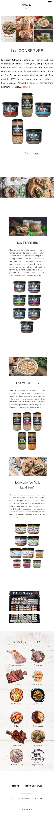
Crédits (15, 786)
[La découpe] (16, 666)
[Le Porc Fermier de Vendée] (37, 765)
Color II (24, 809)
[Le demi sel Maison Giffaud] (37, 704)
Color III (27, 809)
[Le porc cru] (37, 666)
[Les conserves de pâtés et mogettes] (37, 746)
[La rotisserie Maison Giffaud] (16, 746)
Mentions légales (33, 786)
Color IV (29, 809)
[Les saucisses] (16, 685)
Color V (31, 809)
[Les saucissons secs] (16, 765)
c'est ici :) (25, 86)
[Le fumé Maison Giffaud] (16, 727)
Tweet (27, 153)
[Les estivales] (37, 685)
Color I (22, 809)
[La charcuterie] (37, 727)
